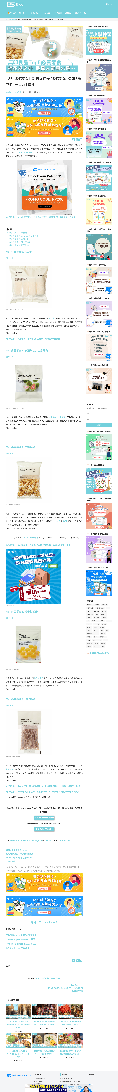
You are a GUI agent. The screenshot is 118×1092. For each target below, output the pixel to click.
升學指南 (104, 617)
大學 (88, 621)
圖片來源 (9, 258)
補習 (99, 640)
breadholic (9, 92)
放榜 (107, 630)
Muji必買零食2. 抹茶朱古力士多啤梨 (23, 236)
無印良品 (51, 978)
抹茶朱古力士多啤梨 (57, 417)
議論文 (30, 854)
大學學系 (94, 621)
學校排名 (89, 624)
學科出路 (104, 624)
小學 (95, 627)
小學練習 (89, 630)
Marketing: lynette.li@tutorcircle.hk (71, 1081)
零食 (58, 978)
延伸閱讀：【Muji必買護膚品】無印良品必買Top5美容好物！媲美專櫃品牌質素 (41, 217)
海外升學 (103, 633)
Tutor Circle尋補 (25, 153)
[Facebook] (81, 140)
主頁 (7, 19)
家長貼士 (89, 627)
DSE (108, 608)
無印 (44, 978)
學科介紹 (96, 624)
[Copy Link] (73, 140)
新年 (96, 633)
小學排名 (102, 627)
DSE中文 (89, 611)
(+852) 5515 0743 (67, 1078)
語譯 (96, 643)
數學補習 (28, 857)
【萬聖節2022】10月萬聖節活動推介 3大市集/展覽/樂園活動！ (44, 1023)
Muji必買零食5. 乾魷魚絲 (18, 245)
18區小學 (104, 604)
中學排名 (103, 614)
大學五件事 (11, 861)
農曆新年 (103, 643)
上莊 (16, 854)
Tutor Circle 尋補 (31, 538)
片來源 (10, 453)
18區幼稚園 (90, 608)
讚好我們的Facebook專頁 (99, 653)
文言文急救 (89, 633)
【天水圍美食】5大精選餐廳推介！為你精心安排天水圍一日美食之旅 (18, 1054)
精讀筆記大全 (103, 637)
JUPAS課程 (90, 614)
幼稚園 (96, 630)
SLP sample (11, 857)
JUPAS (104, 611)
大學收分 (102, 621)
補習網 (20, 857)
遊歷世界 (89, 646)
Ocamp (23, 850)
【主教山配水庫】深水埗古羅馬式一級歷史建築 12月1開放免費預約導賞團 (18, 1024)
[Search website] (85, 13)
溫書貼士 (89, 637)
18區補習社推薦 (100, 608)
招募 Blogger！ (40, 1081)
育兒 (94, 640)
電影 (95, 646)
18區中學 (96, 604)
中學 (97, 614)
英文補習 (10, 854)
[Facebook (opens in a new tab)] (107, 4)
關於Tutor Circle (40, 1078)
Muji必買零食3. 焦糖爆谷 (18, 239)
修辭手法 (15, 850)
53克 (58, 521)
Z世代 (8, 850)
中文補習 (22, 854)
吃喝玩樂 (13, 19)
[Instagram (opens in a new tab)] (111, 4)
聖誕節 (88, 640)
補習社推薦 (89, 643)
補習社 (105, 640)
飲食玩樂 (102, 646)
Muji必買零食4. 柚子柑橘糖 (19, 242)
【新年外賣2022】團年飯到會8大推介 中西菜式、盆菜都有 (70, 1023)
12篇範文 (89, 604)
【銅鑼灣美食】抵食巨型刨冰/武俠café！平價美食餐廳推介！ (44, 1052)
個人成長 (96, 617)
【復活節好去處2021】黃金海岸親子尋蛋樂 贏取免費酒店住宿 (70, 1052)
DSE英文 (96, 611)
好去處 (109, 621)
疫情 (95, 637)
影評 (102, 630)
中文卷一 (89, 617)
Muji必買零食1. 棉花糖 (17, 233)
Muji (38, 978)
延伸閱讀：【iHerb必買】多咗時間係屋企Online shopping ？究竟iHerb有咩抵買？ (43, 792)
